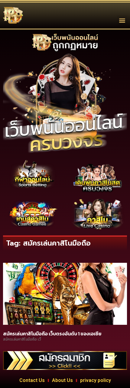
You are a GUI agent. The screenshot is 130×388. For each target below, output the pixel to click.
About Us (62, 380)
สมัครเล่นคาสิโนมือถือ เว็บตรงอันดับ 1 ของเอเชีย (52, 333)
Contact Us (32, 380)
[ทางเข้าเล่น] (32, 175)
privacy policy (95, 380)
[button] (122, 20)
